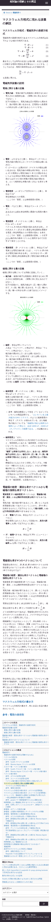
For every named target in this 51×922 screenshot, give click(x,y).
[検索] (43, 904)
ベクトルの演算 (10, 759)
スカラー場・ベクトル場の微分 (15, 767)
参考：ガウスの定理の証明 (16, 776)
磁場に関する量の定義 (12, 732)
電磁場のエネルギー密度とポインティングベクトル (23, 856)
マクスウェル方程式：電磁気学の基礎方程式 (18, 725)
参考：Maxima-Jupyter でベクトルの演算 (20, 764)
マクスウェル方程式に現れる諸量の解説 (19, 783)
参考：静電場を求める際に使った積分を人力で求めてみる (27, 823)
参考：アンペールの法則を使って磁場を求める (23, 828)
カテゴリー (7, 888)
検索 (4, 899)
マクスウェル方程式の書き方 (18, 701)
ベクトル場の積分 (10, 774)
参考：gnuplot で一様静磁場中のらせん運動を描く (24, 800)
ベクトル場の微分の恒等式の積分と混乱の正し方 (24, 781)
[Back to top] (46, 917)
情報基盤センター (17, 917)
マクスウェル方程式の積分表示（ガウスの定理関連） (24, 790)
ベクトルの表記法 (10, 757)
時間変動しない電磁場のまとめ (15, 842)
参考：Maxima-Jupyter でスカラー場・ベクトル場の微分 (26, 771)
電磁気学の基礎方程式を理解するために (19, 755)
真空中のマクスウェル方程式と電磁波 (18, 849)
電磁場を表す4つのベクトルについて (16, 740)
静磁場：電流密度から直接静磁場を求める (19, 825)
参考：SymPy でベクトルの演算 (17, 762)
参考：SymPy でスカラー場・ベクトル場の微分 (23, 769)
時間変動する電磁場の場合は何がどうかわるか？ (22, 844)
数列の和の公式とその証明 (12, 876)
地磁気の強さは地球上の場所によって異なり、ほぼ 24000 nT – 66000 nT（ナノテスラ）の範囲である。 (28, 426)
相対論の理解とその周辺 (23, 1)
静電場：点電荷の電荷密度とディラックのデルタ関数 (24, 811)
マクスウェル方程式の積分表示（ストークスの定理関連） (25, 793)
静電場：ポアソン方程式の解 (15, 809)
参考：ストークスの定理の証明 (17, 779)
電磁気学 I (17, 13)
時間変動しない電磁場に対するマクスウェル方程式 (23, 802)
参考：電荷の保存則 (13, 714)
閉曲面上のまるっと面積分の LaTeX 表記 (17, 882)
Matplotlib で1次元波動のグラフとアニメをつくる (24, 854)
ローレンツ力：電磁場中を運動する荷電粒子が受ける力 (24, 795)
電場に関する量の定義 (12, 730)
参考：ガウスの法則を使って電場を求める (21, 816)
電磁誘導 (7, 846)
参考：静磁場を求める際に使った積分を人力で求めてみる (27, 839)
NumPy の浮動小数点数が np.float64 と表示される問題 (22, 879)
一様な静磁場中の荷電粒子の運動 (18, 797)
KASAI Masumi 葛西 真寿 (14, 915)
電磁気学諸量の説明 (9, 728)
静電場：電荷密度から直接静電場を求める (19, 814)
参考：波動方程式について (16, 851)
